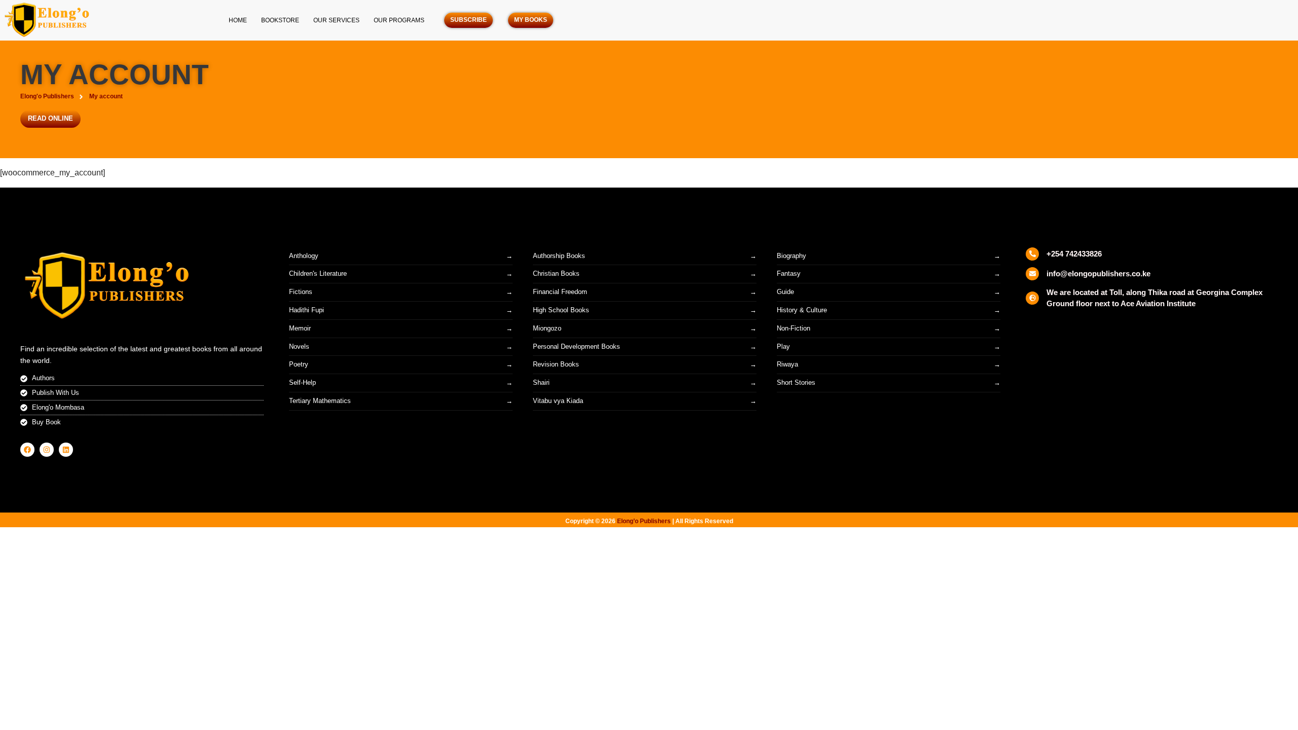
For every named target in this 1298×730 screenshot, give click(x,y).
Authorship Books (559, 256)
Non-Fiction (793, 328)
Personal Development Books (576, 346)
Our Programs (399, 20)
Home (238, 20)
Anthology (303, 256)
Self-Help (302, 382)
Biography (791, 256)
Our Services (336, 20)
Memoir (300, 328)
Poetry (298, 364)
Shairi (541, 382)
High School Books (561, 310)
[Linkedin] (66, 450)
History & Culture (802, 310)
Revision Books (556, 364)
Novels (299, 346)
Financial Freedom (560, 292)
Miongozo (547, 328)
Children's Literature (318, 273)
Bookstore (280, 20)
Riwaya (787, 364)
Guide (785, 292)
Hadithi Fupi (306, 310)
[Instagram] (47, 450)
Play (783, 346)
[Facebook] (27, 450)
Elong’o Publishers (644, 521)
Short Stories (796, 382)
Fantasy (789, 273)
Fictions (300, 292)
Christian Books (556, 273)
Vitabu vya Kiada (558, 401)
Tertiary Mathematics (320, 401)
